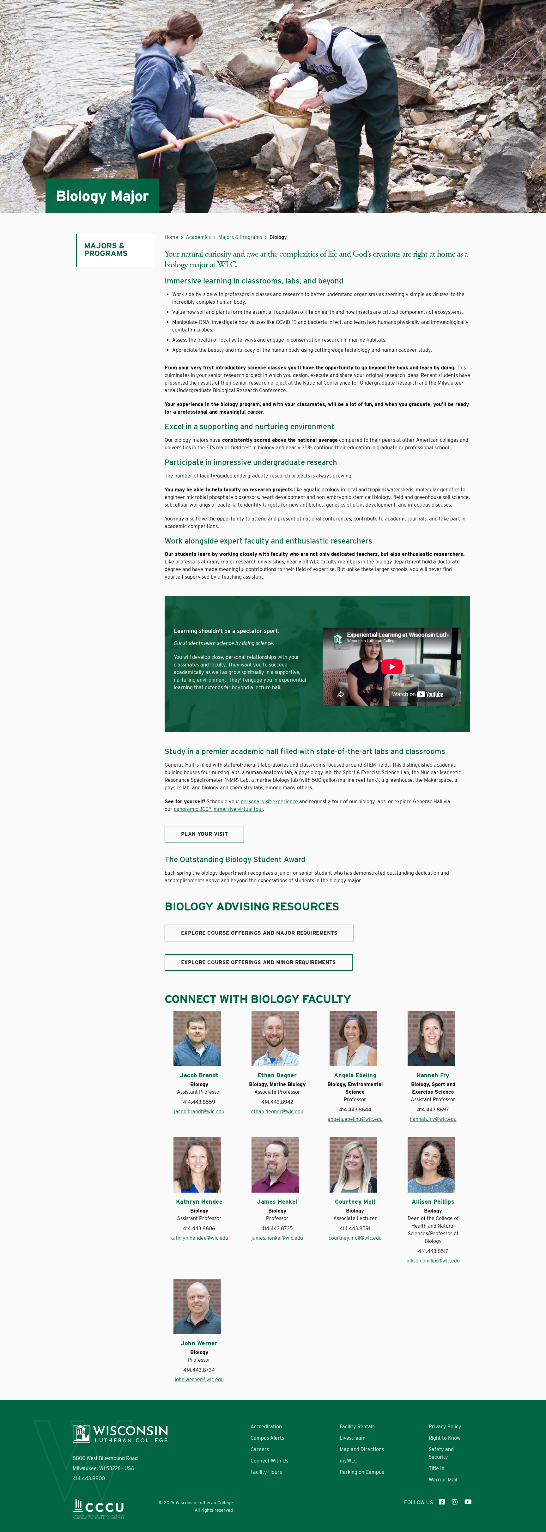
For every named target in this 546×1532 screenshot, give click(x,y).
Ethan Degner (277, 1075)
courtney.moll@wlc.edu (355, 1238)
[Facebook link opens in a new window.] (442, 1502)
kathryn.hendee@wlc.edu (199, 1238)
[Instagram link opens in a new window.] (455, 1502)
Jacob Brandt (199, 1075)
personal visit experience (269, 802)
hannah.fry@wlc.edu (433, 1119)
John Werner (199, 1343)
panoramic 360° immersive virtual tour (218, 809)
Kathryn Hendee (199, 1202)
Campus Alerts (267, 1438)
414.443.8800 (89, 1478)
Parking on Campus (362, 1472)
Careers (260, 1449)
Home (171, 237)
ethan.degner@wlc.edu (277, 1112)
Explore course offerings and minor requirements (258, 962)
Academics (198, 237)
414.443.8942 (277, 1102)
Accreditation (266, 1427)
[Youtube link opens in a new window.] (467, 1502)
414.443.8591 (355, 1228)
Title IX (437, 1468)
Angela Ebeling (355, 1075)
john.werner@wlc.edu (199, 1380)
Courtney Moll (355, 1202)
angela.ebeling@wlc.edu (355, 1119)
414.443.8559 (199, 1102)
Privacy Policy (445, 1427)
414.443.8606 (199, 1228)
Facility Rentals (357, 1427)
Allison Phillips (433, 1202)
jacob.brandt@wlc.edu (199, 1112)
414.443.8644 (355, 1110)
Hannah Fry (433, 1075)
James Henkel (277, 1202)
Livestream (353, 1438)
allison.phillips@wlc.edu (433, 1261)
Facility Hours (266, 1472)
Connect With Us (269, 1461)
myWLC (348, 1461)
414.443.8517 (433, 1251)
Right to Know (445, 1438)
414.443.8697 (433, 1110)
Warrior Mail (443, 1480)
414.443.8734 (199, 1370)
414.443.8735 (277, 1228)
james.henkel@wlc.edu (277, 1238)
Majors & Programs (240, 237)
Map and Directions (362, 1449)
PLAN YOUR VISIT (204, 834)
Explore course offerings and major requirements (259, 933)
